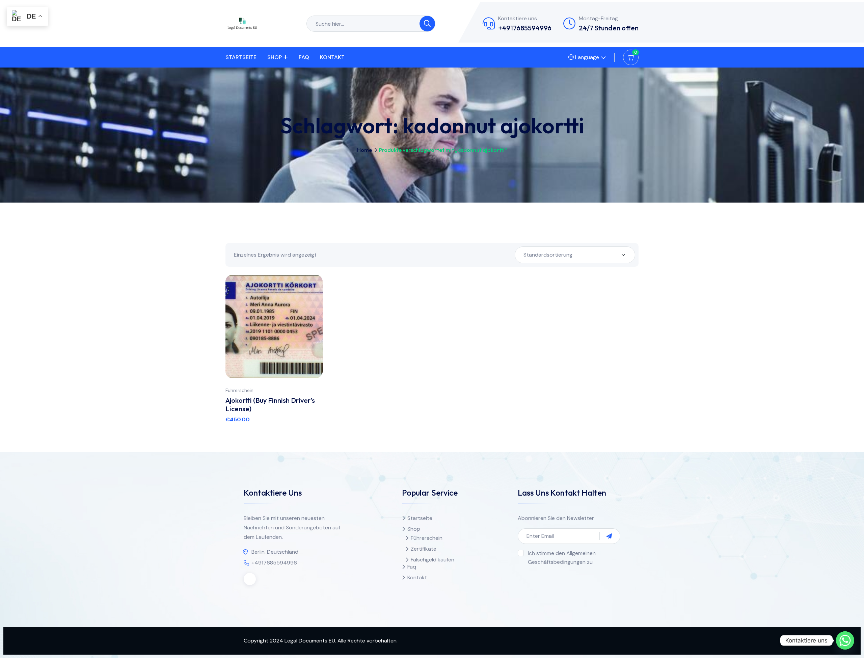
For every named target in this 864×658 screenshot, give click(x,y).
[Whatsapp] (845, 640)
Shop (274, 57)
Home (364, 150)
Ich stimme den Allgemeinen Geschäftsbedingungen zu (562, 557)
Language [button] (586, 57)
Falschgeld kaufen (432, 559)
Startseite (240, 57)
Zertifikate (423, 548)
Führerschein (239, 390)
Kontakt (332, 57)
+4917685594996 (524, 28)
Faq (304, 57)
